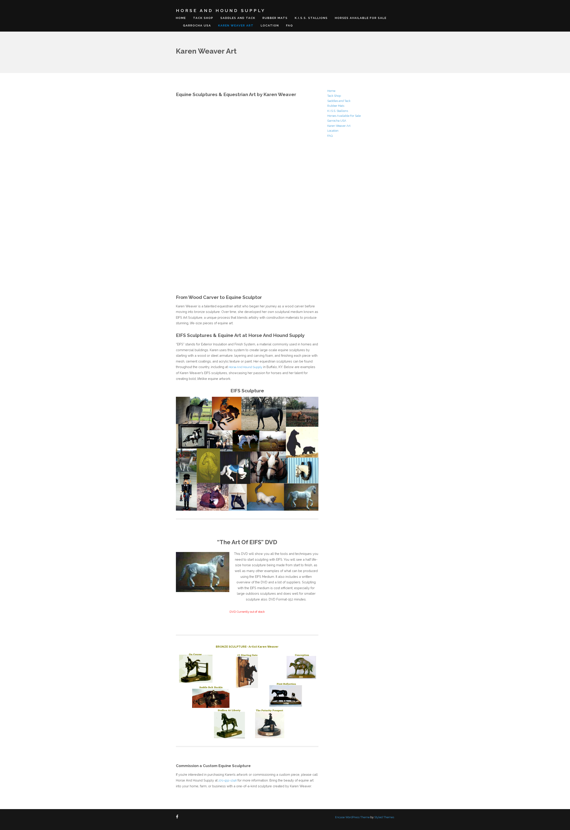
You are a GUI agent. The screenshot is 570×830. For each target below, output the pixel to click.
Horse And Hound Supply (220, 10)
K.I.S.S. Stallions (311, 18)
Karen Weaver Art (236, 25)
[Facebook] (178, 817)
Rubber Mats (275, 18)
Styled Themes (384, 817)
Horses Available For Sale (361, 18)
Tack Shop (203, 18)
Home (181, 18)
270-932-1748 (227, 780)
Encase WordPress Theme (352, 817)
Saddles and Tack (237, 18)
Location (270, 25)
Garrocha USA (197, 25)
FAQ (289, 25)
